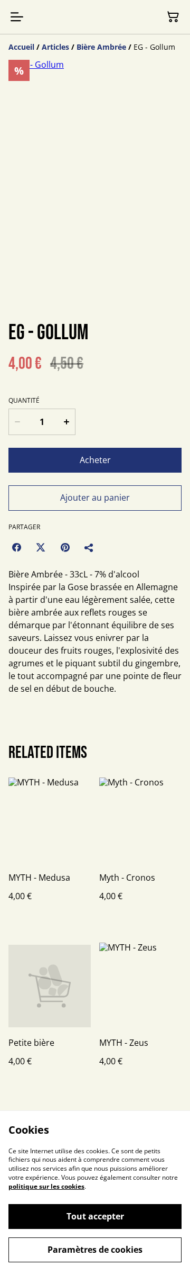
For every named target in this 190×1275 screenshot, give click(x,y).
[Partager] (89, 547)
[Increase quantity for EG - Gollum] (66, 422)
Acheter (95, 460)
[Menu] (16, 17)
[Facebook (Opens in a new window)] (16, 547)
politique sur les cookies (46, 1186)
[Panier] (173, 17)
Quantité (24, 400)
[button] (37, 287)
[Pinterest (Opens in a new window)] (65, 547)
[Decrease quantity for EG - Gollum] (17, 422)
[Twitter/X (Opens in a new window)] (41, 547)
